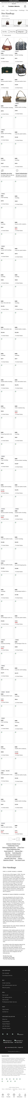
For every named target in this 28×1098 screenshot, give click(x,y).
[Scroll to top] (23, 839)
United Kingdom (8, 1089)
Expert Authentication (22, 173)
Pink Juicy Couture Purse (13, 856)
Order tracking (6, 983)
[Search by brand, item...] (2, 6)
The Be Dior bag (7, 956)
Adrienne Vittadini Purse (13, 844)
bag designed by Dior (11, 897)
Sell (3, 992)
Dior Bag (7, 853)
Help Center (5, 1009)
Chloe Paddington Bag (13, 849)
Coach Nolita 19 (8, 851)
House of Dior (6, 946)
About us (4, 1019)
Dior (7, 10)
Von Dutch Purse (20, 860)
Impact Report (6, 1024)
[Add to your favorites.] (12, 53)
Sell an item (5, 999)
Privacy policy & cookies (13, 1051)
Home (3, 10)
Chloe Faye (21, 847)
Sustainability (6, 1021)
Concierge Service (7, 975)
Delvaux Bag (18, 851)
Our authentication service (9, 985)
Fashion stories (6, 1028)
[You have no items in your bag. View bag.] (25, 6)
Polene (20, 858)
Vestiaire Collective (8, 1016)
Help (3, 1006)
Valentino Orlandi (8, 860)
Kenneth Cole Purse (10, 858)
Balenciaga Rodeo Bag (9, 847)
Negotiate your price (6, 173)
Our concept (5, 973)
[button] (25, 6)
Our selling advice (7, 997)
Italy (14, 1090)
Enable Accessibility (14, 1)
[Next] (18, 839)
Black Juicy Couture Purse (13, 855)
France (3, 1089)
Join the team (6, 1026)
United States (15, 1089)
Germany (20, 1089)
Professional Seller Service (9, 1002)
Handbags (21, 10)
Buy (3, 980)
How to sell (5, 995)
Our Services (6, 970)
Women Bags (13, 10)
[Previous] (10, 839)
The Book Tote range (8, 957)
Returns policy (6, 987)
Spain (24, 1089)
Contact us (5, 1012)
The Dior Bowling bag (9, 959)
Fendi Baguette (16, 853)
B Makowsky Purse (13, 846)
